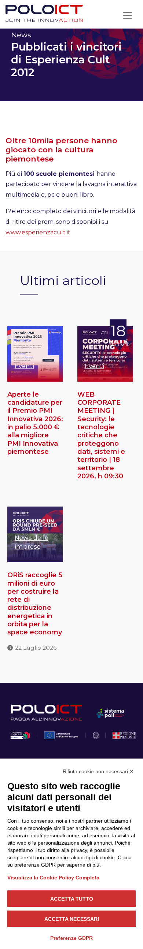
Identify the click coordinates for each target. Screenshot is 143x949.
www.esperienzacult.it (38, 232)
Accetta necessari (71, 919)
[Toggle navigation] (128, 15)
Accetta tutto (71, 899)
